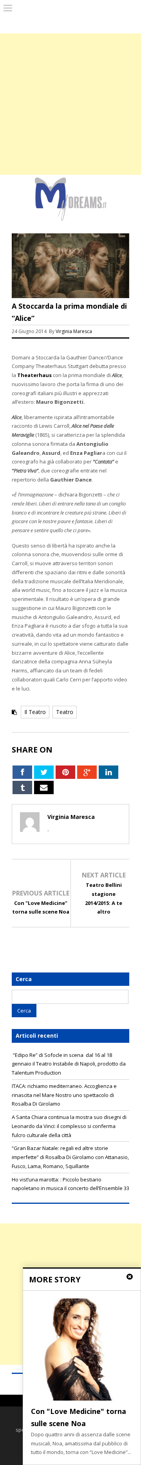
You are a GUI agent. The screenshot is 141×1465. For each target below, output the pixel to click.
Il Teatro (35, 712)
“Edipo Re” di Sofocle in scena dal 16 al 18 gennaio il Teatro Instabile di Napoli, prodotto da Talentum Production (69, 1064)
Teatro (64, 712)
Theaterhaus (34, 375)
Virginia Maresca (74, 331)
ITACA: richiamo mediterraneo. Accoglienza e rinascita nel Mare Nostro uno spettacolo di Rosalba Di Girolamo (64, 1095)
